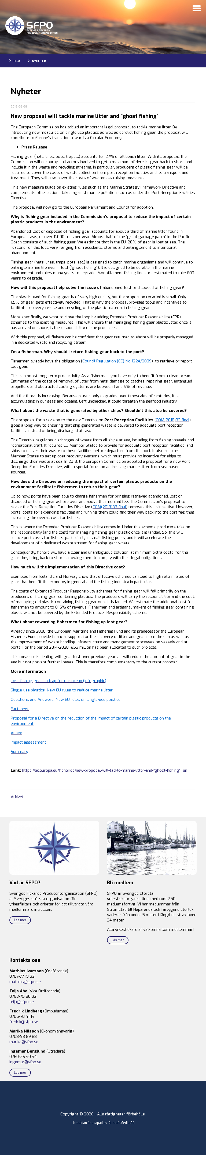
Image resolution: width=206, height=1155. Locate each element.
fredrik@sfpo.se (23, 1021)
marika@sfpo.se (23, 1042)
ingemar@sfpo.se (25, 1062)
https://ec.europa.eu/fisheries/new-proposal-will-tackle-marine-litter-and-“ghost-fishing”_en (104, 770)
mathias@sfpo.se (25, 981)
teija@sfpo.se (21, 1001)
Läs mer (20, 920)
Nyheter (39, 61)
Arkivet (17, 797)
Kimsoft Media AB (121, 1123)
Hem (16, 61)
